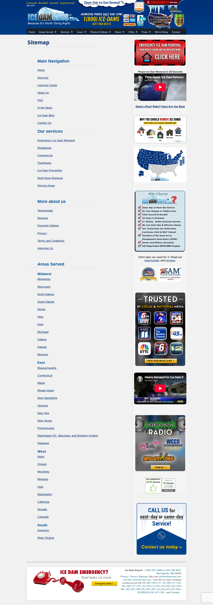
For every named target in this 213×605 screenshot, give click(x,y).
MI (178, 586)
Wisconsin (43, 286)
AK (162, 589)
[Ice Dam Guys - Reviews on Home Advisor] (139, 7)
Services (65, 32)
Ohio (40, 316)
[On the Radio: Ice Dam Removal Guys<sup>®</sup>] (160, 442)
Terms (133, 576)
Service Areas (46, 185)
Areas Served (46, 32)
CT (174, 582)
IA (159, 589)
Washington (44, 494)
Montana (42, 479)
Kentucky (43, 530)
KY (157, 592)
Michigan (43, 332)
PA (143, 589)
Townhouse (44, 163)
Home (32, 32)
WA (138, 589)
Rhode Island (45, 390)
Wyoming (43, 471)
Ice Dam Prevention (49, 170)
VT (134, 586)
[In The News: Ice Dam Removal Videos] (160, 329)
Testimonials (45, 210)
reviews (170, 260)
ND (122, 589)
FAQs (131, 32)
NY (139, 586)
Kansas (42, 347)
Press (145, 32)
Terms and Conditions (50, 240)
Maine (41, 383)
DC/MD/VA (142, 592)
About (118, 32)
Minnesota (43, 279)
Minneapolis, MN (165, 573)
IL (153, 586)
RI (179, 582)
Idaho (40, 456)
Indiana (41, 339)
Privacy (42, 233)
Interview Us (45, 248)
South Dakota (45, 301)
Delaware (43, 443)
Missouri (42, 354)
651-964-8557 (173, 570)
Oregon (42, 464)
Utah (40, 486)
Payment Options (48, 225)
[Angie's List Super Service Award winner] (179, 20)
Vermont (42, 405)
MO (178, 589)
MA (169, 582)
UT (159, 582)
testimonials (151, 260)
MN (148, 582)
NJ (144, 586)
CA (163, 586)
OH (158, 586)
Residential (44, 148)
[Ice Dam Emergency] (104, 583)
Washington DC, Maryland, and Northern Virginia (67, 435)
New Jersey (44, 420)
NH (123, 586)
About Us (43, 92)
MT (154, 589)
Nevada (42, 509)
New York (43, 413)
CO (173, 586)
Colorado (43, 516)
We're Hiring (161, 32)
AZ (167, 589)
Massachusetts (46, 368)
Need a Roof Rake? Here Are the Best (160, 106)
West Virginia (45, 537)
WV (162, 592)
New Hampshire (47, 398)
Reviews (42, 218)
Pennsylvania (45, 428)
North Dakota (45, 294)
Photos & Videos (99, 32)
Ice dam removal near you (137, 579)
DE (152, 592)
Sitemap (143, 576)
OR (154, 582)
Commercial (44, 155)
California (43, 501)
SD (127, 589)
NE (132, 589)
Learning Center (47, 85)
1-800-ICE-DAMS (154, 570)
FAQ (40, 100)
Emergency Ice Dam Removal (56, 140)
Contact (176, 32)
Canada (175, 592)
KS (172, 589)
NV (168, 586)
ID (164, 582)
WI (149, 586)
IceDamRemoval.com (170, 576)
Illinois (41, 309)
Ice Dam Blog (45, 115)
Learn (80, 32)
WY (148, 589)
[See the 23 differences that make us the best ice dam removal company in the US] (160, 220)
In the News (44, 107)
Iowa (40, 324)
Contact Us (44, 123)
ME (129, 586)
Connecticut (44, 375)
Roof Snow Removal (50, 178)
